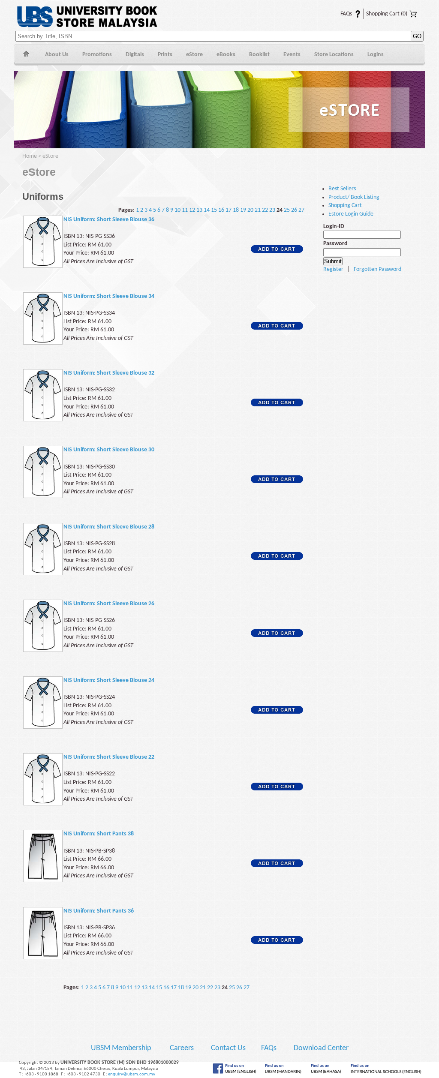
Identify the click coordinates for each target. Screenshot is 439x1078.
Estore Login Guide (350, 214)
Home (26, 55)
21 (258, 210)
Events (292, 54)
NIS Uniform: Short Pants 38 (98, 834)
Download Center (321, 1048)
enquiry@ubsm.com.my (131, 1074)
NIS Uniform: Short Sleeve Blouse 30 (108, 450)
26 (294, 210)
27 (301, 210)
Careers (182, 1048)
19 (243, 210)
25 (287, 210)
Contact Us (229, 1048)
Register (333, 269)
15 (214, 210)
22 (265, 210)
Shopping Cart (386, 14)
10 (177, 210)
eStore (194, 54)
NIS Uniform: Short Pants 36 (98, 911)
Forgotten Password (377, 269)
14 (207, 210)
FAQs (341, 14)
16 (221, 210)
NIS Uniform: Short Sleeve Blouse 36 (108, 219)
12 (192, 210)
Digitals (135, 54)
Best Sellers (342, 189)
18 (236, 210)
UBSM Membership (122, 1048)
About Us (57, 54)
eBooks (225, 54)
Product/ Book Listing (353, 197)
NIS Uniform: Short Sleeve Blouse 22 (108, 757)
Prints (165, 54)
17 (229, 210)
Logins (375, 54)
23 (272, 210)
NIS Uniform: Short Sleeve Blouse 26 (108, 604)
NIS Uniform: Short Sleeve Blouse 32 (108, 373)
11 (185, 210)
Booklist (259, 54)
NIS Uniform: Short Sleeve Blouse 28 (108, 527)
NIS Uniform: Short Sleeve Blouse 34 (108, 296)
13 (199, 210)
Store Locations (334, 54)
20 (250, 210)
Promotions (97, 54)
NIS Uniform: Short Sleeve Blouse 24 (108, 680)
